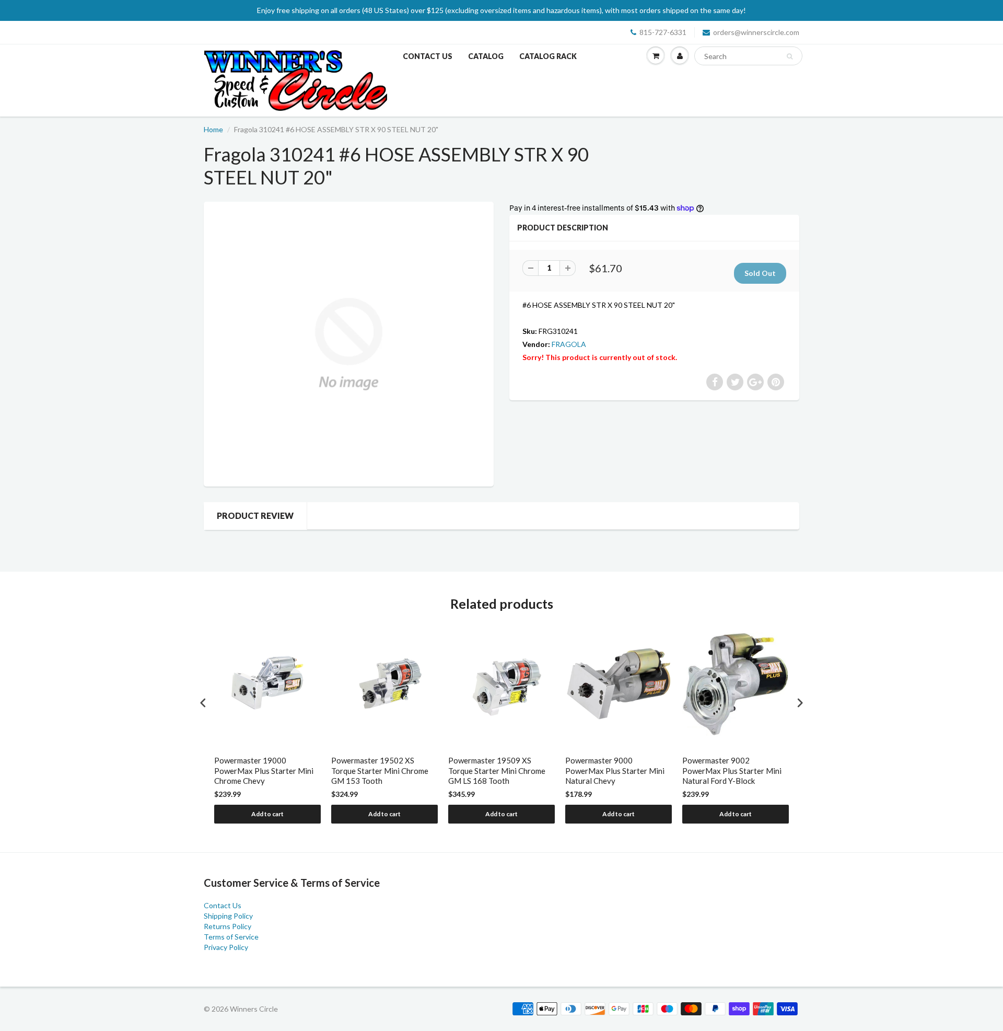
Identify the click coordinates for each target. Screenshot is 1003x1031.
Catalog (486, 56)
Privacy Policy (226, 947)
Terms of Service (231, 936)
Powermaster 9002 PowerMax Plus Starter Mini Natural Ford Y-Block (732, 770)
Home (213, 129)
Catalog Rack (548, 56)
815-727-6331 (662, 32)
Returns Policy (227, 926)
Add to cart (267, 814)
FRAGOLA (569, 344)
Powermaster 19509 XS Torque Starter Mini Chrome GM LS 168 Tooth (496, 770)
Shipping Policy (228, 915)
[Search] (789, 56)
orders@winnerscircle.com (756, 32)
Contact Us (427, 56)
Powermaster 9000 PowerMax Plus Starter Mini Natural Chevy (614, 770)
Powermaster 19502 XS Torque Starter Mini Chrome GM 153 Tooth (379, 770)
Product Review (255, 515)
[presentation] (203, 703)
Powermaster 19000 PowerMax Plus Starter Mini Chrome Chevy (263, 770)
